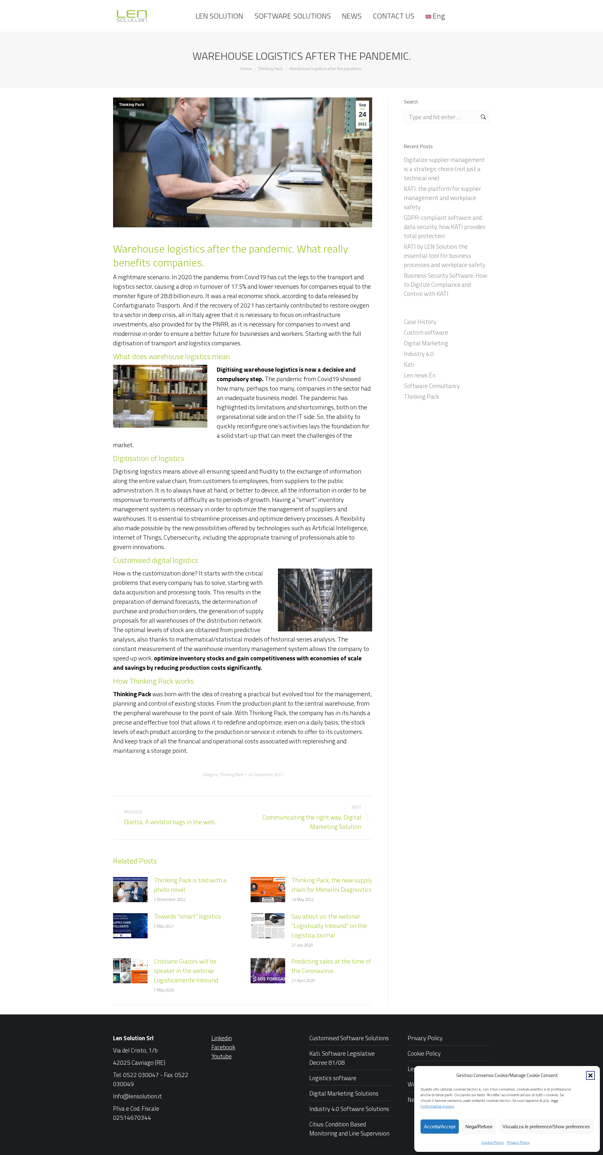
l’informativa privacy (437, 1106)
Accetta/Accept (439, 1126)
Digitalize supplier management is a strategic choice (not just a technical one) (444, 168)
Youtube (221, 1056)
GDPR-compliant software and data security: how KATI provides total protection (445, 226)
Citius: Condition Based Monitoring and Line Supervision (349, 1128)
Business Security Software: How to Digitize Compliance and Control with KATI (445, 284)
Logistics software (332, 1077)
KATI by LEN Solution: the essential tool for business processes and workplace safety (444, 255)
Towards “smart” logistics (187, 916)
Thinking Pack (131, 105)
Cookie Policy (492, 1142)
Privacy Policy (518, 1142)
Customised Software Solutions (349, 1037)
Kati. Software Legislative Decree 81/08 (342, 1058)
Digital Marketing (426, 342)
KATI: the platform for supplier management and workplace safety (442, 197)
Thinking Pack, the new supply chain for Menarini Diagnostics (331, 884)
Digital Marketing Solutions (343, 1093)
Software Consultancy (432, 385)
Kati (409, 364)
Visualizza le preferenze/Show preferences (546, 1126)
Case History (420, 321)
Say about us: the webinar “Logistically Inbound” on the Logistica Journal (329, 926)
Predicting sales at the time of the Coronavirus (331, 966)
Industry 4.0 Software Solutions (349, 1108)
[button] (590, 1075)
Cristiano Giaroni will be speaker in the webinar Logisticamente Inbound (186, 971)
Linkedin (221, 1037)
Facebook (223, 1047)
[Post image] (130, 889)
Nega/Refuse (478, 1126)
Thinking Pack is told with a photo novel (190, 884)
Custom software (426, 332)
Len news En (420, 375)
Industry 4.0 (419, 353)
